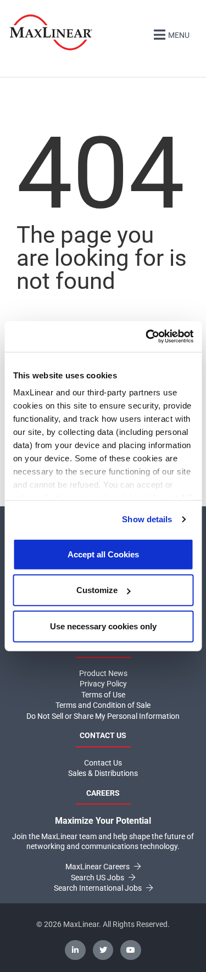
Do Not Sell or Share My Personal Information (103, 716)
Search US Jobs (98, 877)
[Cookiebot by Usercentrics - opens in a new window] (146, 336)
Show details (147, 519)
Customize (97, 590)
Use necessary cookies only (103, 625)
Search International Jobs (98, 888)
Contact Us (103, 762)
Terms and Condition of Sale (103, 705)
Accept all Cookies (103, 553)
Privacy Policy (103, 683)
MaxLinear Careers (98, 866)
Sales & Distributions (103, 773)
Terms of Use (103, 694)
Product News (103, 673)
